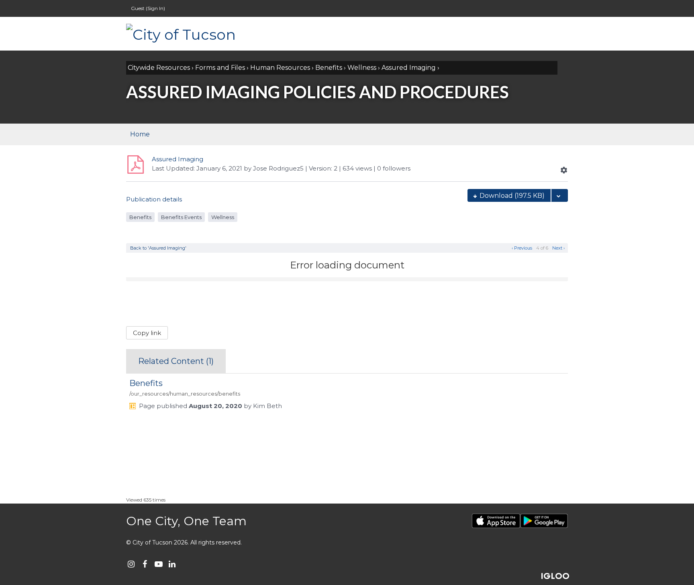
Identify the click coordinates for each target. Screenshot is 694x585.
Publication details (154, 199)
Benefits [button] (140, 217)
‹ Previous (521, 248)
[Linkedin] (172, 564)
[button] (564, 170)
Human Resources (280, 67)
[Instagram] (131, 564)
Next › (559, 248)
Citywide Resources (159, 67)
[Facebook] (145, 564)
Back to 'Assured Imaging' (158, 248)
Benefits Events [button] (181, 217)
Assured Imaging (409, 67)
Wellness (361, 67)
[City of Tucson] (206, 33)
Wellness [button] (222, 217)
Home (140, 134)
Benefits (328, 67)
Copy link (147, 333)
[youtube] (158, 564)
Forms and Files (220, 67)
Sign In (155, 8)
